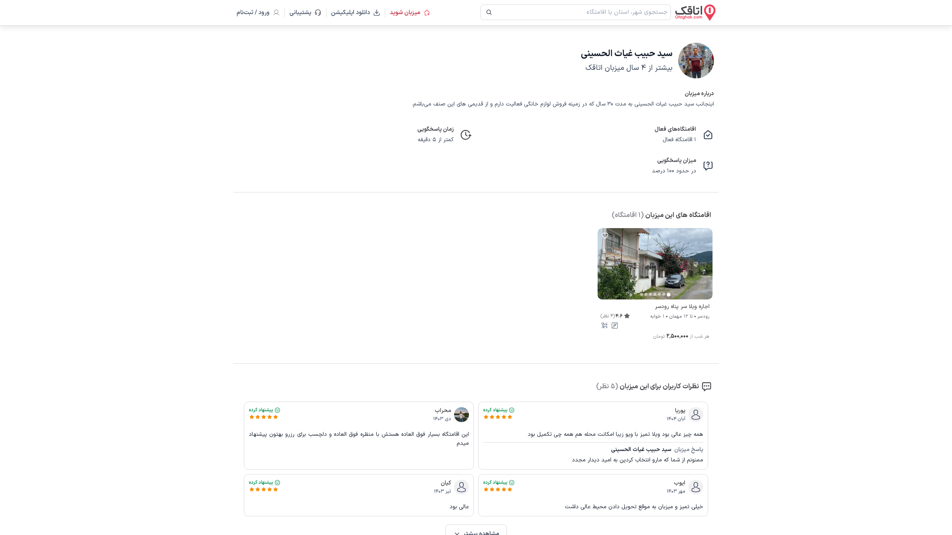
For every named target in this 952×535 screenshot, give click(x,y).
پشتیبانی (303, 12)
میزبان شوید (405, 12)
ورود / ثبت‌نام (253, 12)
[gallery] (603, 267)
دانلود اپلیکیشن (350, 12)
